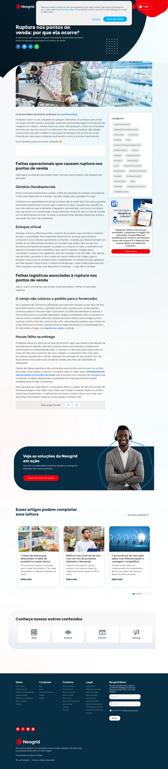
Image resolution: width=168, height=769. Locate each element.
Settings (96, 19)
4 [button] (139, 593)
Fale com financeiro (68, 692)
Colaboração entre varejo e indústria (126, 129)
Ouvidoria (65, 710)
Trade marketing (119, 181)
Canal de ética (90, 686)
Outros (116, 166)
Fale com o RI (66, 698)
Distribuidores (118, 135)
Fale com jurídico (68, 695)
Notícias (18, 704)
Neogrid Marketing (67, 114)
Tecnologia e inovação (134, 176)
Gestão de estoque (120, 150)
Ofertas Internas (132, 160)
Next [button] (148, 593)
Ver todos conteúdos (137, 515)
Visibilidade (118, 186)
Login (146, 6)
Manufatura (118, 160)
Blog (40, 686)
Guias (41, 689)
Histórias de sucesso (46, 692)
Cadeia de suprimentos (122, 124)
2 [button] (136, 593)
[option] (38, 556)
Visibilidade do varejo (121, 192)
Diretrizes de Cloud (92, 701)
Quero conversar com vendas (41, 478)
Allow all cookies (115, 19)
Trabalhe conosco (21, 689)
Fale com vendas (68, 686)
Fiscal (128, 140)
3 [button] (137, 593)
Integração (117, 155)
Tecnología (117, 176)
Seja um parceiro (21, 701)
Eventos (41, 698)
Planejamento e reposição (132, 166)
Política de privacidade (93, 689)
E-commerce (133, 135)
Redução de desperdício (138, 171)
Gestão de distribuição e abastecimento (127, 145)
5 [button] (141, 593)
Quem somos (20, 686)
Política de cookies (92, 692)
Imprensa (65, 707)
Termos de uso (91, 698)
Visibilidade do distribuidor (136, 186)
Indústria (135, 150)
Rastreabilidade (119, 171)
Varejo (132, 181)
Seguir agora (131, 251)
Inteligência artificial (133, 155)
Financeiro (117, 140)
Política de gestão (91, 695)
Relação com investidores (24, 698)
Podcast (41, 695)
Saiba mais (26, 579)
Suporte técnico (67, 689)
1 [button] (133, 593)
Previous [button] (145, 593)
